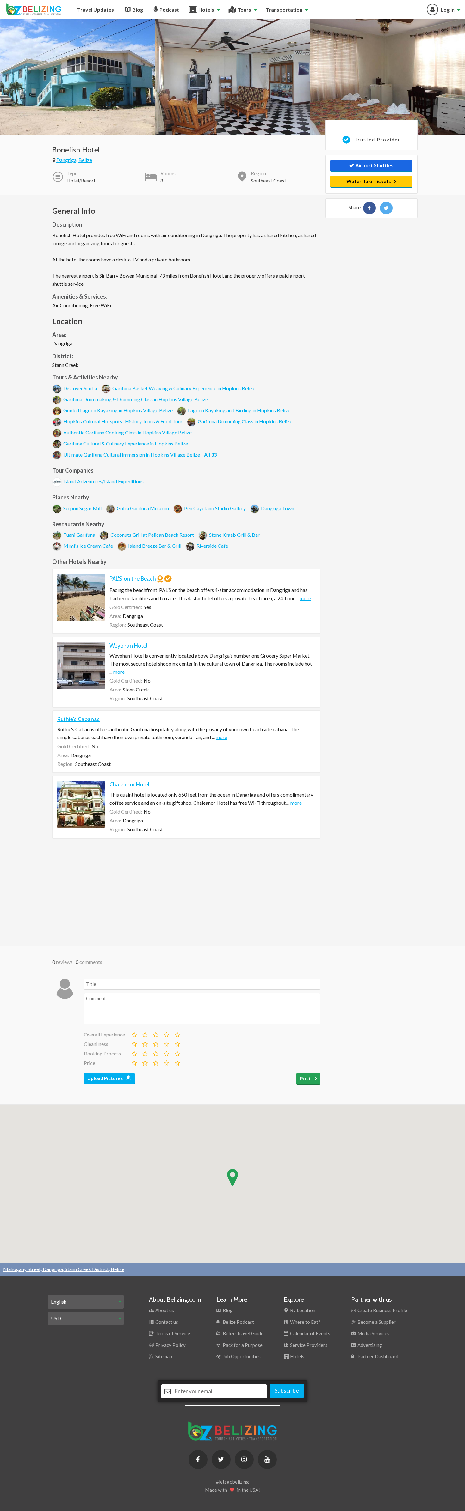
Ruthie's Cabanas (78, 719)
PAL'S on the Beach (132, 578)
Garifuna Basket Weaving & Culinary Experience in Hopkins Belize (183, 388)
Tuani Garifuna (79, 535)
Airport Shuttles (374, 165)
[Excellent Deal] (176, 1061)
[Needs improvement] (144, 1033)
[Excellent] (176, 1033)
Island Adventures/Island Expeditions (103, 481)
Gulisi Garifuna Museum (143, 508)
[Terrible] (133, 1033)
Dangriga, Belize (74, 160)
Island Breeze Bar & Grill (154, 546)
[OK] (155, 1033)
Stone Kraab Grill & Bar (234, 535)
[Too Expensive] (133, 1061)
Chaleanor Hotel (129, 784)
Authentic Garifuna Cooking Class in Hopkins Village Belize (127, 432)
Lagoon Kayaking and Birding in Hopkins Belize (239, 410)
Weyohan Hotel (128, 645)
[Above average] (166, 1033)
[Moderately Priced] (144, 1061)
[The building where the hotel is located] (77, 77)
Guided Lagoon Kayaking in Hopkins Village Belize (118, 410)
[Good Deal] (166, 1061)
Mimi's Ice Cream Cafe (88, 546)
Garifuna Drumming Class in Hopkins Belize (245, 421)
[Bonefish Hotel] (369, 208)
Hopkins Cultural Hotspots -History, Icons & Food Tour (123, 421)
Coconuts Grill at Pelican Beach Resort (152, 535)
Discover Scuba (80, 388)
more (305, 598)
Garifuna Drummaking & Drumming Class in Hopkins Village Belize (135, 399)
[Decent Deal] (155, 1061)
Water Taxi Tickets (368, 181)
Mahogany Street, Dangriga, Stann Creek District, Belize (63, 1269)
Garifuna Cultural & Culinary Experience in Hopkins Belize (125, 443)
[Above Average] (166, 1042)
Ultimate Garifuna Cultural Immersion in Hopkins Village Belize (131, 454)
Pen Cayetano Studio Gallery (215, 508)
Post (306, 1078)
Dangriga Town (277, 508)
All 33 (210, 454)
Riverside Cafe (212, 546)
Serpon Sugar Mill (82, 508)
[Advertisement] (186, 892)
